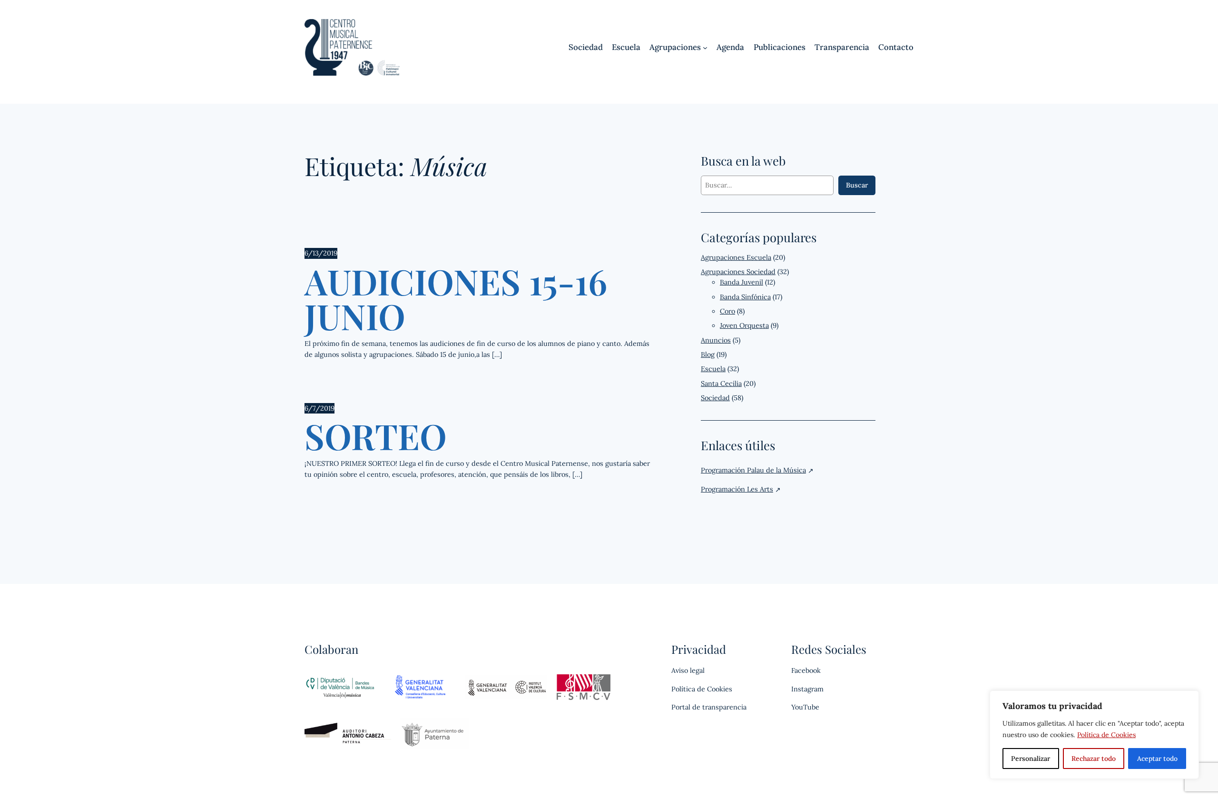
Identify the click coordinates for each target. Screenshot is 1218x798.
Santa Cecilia (721, 383)
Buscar (857, 185)
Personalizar (1030, 758)
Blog (708, 354)
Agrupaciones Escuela (736, 257)
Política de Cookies (1106, 734)
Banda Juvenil (741, 282)
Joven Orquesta (744, 325)
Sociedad (715, 398)
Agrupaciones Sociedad (738, 271)
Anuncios (716, 340)
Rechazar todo (1093, 758)
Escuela (713, 369)
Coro (727, 311)
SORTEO (375, 435)
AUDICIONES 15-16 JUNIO (455, 299)
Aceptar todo (1157, 758)
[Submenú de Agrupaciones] (705, 47)
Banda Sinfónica (745, 297)
